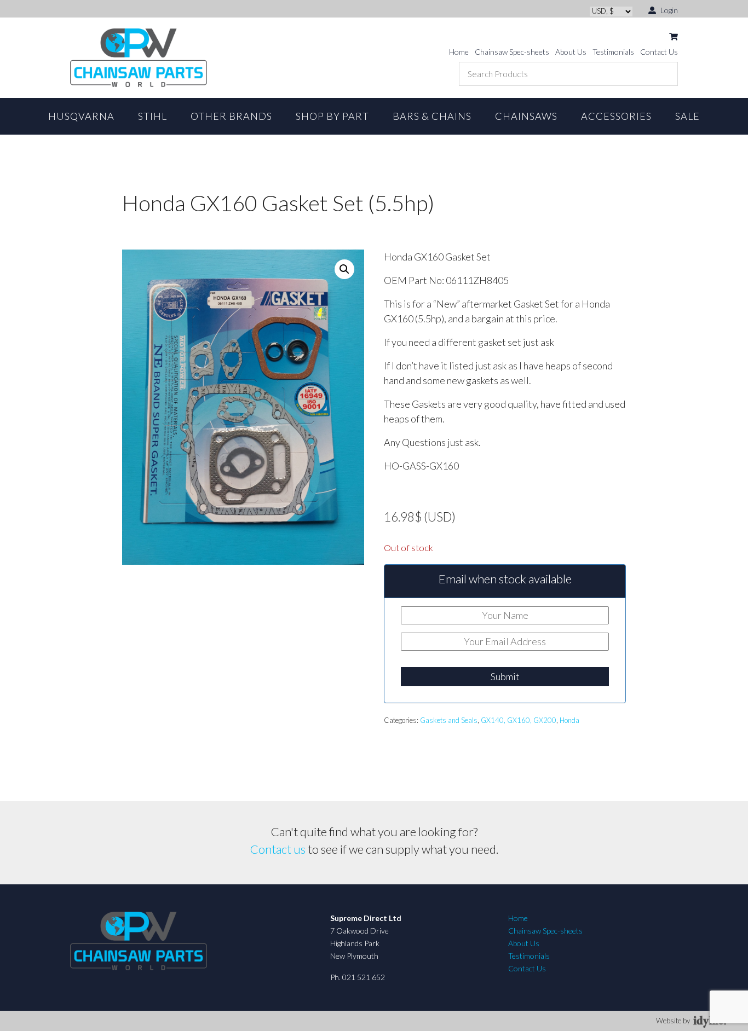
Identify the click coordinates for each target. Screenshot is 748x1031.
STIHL (152, 116)
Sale (687, 116)
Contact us (278, 849)
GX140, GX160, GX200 (518, 720)
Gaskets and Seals (448, 720)
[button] (344, 269)
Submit (505, 676)
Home (459, 51)
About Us (570, 51)
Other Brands (231, 116)
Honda (569, 720)
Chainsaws (526, 116)
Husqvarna (81, 116)
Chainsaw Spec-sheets (512, 51)
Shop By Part (332, 116)
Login (668, 10)
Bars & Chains (432, 116)
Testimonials (613, 51)
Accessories (616, 116)
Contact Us (659, 51)
